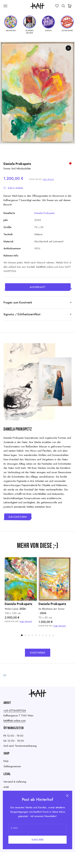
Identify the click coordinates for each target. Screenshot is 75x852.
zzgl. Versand (48, 179)
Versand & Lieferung (14, 782)
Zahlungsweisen (12, 766)
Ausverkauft (38, 287)
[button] (13, 188)
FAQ (5, 761)
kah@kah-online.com (14, 720)
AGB (6, 787)
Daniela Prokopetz (17, 164)
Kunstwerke (37, 652)
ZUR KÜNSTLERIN (17, 517)
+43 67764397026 (14, 710)
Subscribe (38, 839)
